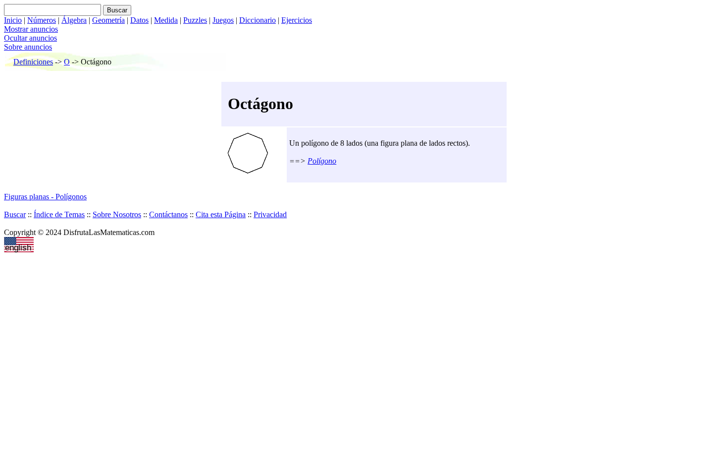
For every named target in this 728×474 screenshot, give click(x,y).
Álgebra (74, 20)
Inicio (13, 20)
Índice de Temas (59, 214)
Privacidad (270, 214)
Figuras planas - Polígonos (45, 196)
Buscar (15, 214)
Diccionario (257, 20)
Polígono (322, 161)
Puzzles (195, 20)
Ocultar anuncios (30, 38)
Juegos (223, 20)
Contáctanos (168, 214)
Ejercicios (296, 20)
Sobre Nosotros (117, 214)
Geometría (108, 20)
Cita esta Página (221, 214)
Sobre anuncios (28, 47)
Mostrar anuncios (31, 29)
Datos (139, 20)
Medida (166, 20)
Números (41, 20)
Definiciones (33, 62)
